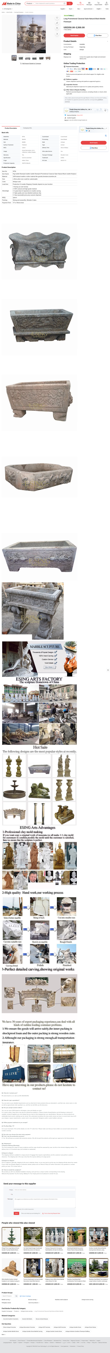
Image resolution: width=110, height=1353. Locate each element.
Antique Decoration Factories (27, 1327)
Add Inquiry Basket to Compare (31, 63)
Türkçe (88, 1342)
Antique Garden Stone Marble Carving (32, 1331)
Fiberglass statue (6, 1302)
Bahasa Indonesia (102, 1342)
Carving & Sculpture (18, 12)
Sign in (106, 4)
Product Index (84, 1340)
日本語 (73, 1342)
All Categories (7, 9)
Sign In (66, 120)
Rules (107, 9)
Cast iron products (33, 1302)
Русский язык (39, 1342)
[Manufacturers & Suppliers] (11, 3)
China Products (21, 1340)
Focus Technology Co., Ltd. (43, 1346)
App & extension (88, 9)
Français (33, 1342)
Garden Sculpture (29, 12)
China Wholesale (48, 1340)
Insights (98, 1340)
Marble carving (6, 1299)
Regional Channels (75, 1340)
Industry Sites (66, 1340)
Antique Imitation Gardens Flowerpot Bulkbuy (77, 1331)
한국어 (68, 1342)
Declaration (72, 1346)
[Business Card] (106, 135)
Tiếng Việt (94, 1342)
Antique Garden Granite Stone (54, 1331)
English (15, 1342)
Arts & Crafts (9, 12)
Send (16, 1213)
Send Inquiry (74, 35)
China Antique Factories (9, 1327)
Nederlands (58, 1342)
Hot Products (13, 1340)
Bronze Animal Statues (42, 1319)
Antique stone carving (87, 1299)
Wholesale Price (57, 1340)
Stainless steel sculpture (61, 1299)
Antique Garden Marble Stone (11, 1331)
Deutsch (52, 1342)
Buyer (70, 9)
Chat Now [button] (99, 35)
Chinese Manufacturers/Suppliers (34, 1340)
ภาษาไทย (83, 1342)
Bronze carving (32, 1299)
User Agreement (64, 1346)
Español (20, 1342)
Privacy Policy (80, 1346)
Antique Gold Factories (60, 1327)
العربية (64, 1342)
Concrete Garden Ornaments (10, 1319)
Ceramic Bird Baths (27, 1319)
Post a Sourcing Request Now (51, 1213)
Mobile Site (92, 1340)
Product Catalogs (26, 1296)
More (3, 1334)
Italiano (46, 1342)
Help (78, 9)
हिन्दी (78, 1342)
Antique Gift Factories (44, 1327)
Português (26, 1342)
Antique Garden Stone (75, 1327)
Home (3, 12)
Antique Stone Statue (90, 1327)
